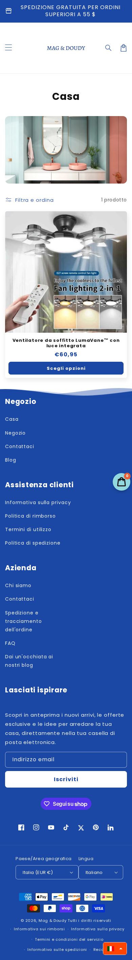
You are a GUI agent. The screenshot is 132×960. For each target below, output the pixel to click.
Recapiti (102, 949)
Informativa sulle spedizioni (57, 949)
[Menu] (8, 47)
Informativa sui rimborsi (39, 929)
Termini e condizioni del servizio (69, 939)
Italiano (94, 872)
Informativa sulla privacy (98, 929)
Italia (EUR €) (38, 872)
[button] (108, 47)
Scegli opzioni (66, 368)
